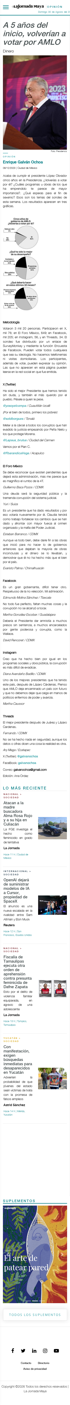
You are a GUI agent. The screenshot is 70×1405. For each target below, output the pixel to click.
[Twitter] (23, 1351)
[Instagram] (45, 1351)
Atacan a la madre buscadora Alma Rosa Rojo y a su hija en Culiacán (18, 814)
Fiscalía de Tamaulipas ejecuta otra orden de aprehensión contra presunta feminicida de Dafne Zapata (18, 972)
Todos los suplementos (35, 1315)
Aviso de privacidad (35, 1369)
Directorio (43, 1363)
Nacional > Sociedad (13, 796)
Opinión (9, 157)
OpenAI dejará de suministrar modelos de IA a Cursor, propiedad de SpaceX (16, 891)
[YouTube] (56, 1351)
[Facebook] (12, 1351)
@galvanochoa (27, 756)
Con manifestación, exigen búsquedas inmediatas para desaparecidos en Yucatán (18, 1060)
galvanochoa (27, 763)
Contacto (26, 1363)
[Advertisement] (35, 1161)
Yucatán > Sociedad (12, 1040)
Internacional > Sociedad (17, 873)
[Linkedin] (34, 1351)
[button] (8, 1254)
